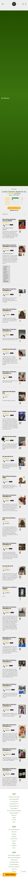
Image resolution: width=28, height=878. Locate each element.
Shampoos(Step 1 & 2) (14, 803)
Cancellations (14, 845)
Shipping (14, 843)
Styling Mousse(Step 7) (14, 813)
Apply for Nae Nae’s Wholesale (14, 857)
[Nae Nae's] (14, 4)
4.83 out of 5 (17, 193)
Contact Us (14, 841)
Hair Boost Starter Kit (7, 456)
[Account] (23, 4)
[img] (14, 193)
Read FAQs (14, 836)
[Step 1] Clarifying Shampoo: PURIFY (9, 476)
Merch (14, 822)
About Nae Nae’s (14, 838)
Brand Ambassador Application (14, 855)
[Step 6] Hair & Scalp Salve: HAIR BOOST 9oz (9, 495)
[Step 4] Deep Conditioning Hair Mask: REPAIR (9, 220)
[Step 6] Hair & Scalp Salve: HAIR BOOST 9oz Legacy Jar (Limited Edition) (9, 246)
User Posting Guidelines (14, 862)
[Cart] (26, 4)
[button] (7, 199)
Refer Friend (14, 831)
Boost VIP (14, 819)
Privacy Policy (14, 869)
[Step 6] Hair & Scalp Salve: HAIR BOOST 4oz (9, 289)
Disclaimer (14, 871)
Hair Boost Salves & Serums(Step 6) (14, 810)
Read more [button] (6, 281)
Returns (14, 847)
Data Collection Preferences (14, 866)
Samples (14, 817)
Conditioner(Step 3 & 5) (14, 806)
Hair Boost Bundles (14, 801)
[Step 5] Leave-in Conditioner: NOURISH (9, 587)
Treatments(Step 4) (14, 808)
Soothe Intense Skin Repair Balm (8, 392)
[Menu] (2, 4)
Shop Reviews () (14, 210)
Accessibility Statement (14, 864)
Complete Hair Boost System (9, 349)
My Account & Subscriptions (14, 829)
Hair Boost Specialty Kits (14, 799)
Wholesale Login (14, 859)
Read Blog (14, 834)
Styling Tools (14, 815)
